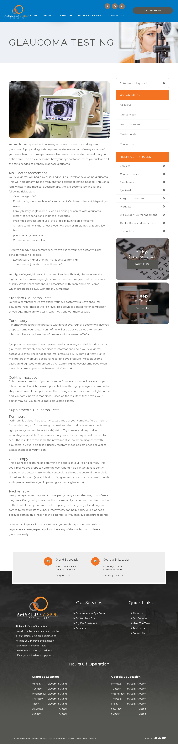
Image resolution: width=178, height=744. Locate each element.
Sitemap (92, 738)
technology (127, 231)
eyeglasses (127, 182)
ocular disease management (138, 223)
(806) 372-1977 (68, 575)
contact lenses (129, 174)
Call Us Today (152, 10)
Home (33, 15)
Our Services (128, 114)
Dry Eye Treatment (86, 623)
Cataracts (81, 628)
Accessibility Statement (65, 738)
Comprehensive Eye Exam (90, 613)
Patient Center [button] (89, 15)
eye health (127, 190)
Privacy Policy (81, 738)
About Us (126, 104)
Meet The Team (130, 124)
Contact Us (116, 15)
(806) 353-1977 (115, 575)
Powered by (150, 738)
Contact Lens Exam (86, 618)
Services (66, 15)
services (125, 165)
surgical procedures (132, 198)
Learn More (142, 263)
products (125, 206)
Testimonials (128, 134)
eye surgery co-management (138, 214)
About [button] (48, 15)
